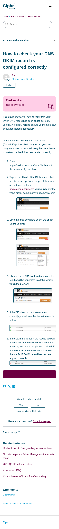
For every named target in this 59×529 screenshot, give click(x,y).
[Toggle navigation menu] (50, 6)
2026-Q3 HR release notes (17, 464)
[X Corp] (9, 386)
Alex (14, 75)
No (38, 405)
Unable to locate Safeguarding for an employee (28, 448)
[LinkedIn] (13, 386)
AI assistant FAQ (12, 470)
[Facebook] (4, 386)
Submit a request (42, 421)
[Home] (9, 6)
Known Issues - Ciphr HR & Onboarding (24, 476)
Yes (21, 405)
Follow (9, 85)
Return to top (10, 432)
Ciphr (5, 16)
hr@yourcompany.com (22, 189)
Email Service (17, 16)
